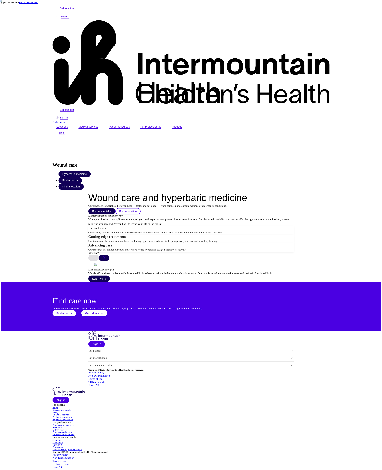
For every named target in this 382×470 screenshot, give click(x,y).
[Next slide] (104, 258)
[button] (64, 313)
